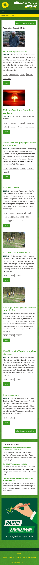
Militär (22, 74)
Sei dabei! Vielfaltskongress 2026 (15, 464)
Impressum (32, 558)
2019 (5, 213)
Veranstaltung (29, 127)
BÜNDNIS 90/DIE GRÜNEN (26, 4)
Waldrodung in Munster (15, 51)
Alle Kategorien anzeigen (25, 23)
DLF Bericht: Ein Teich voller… (17, 253)
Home (5, 558)
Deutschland (14, 168)
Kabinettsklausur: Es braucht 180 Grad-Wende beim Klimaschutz (17, 449)
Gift (29, 213)
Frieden (21, 123)
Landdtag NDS (18, 217)
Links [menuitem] (19, 553)
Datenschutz (16, 562)
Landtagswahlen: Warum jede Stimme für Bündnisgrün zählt (18, 479)
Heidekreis (7, 217)
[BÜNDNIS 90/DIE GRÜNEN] (5, 5)
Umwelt (29, 74)
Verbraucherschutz (17, 221)
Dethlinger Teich (11, 188)
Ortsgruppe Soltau (8, 15)
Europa (23, 168)
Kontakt (11, 558)
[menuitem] (5, 558)
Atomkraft (13, 123)
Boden (12, 213)
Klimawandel (14, 74)
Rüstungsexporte (11, 395)
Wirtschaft (7, 78)
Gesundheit (30, 123)
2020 (5, 74)
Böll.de (24, 562)
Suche (24, 558)
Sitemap (18, 558)
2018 (5, 275)
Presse (12, 127)
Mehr (6, 83)
